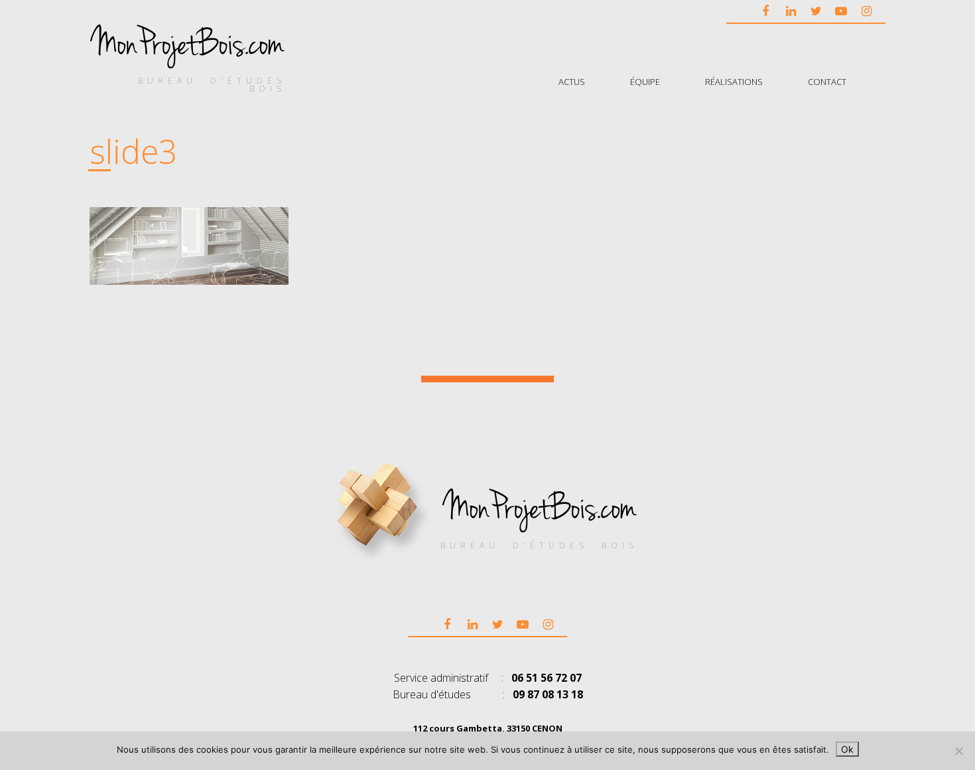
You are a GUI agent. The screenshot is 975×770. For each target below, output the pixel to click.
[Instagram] (866, 10)
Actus (571, 81)
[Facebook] (765, 10)
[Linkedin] (791, 10)
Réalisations (734, 81)
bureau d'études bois (212, 84)
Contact (827, 81)
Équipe (645, 81)
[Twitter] (816, 10)
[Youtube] (841, 10)
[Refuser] (958, 750)
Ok (847, 749)
